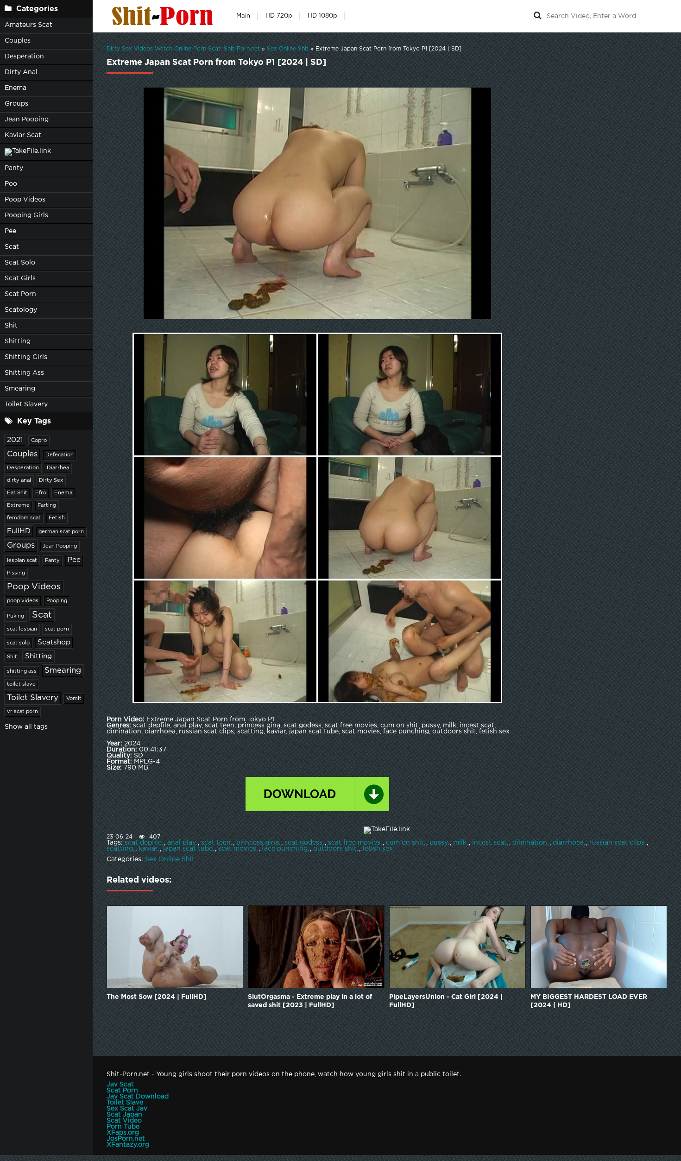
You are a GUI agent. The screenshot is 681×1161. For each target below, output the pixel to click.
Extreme (18, 505)
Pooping (56, 601)
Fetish (57, 518)
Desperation (24, 56)
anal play (181, 843)
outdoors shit (335, 849)
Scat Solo (20, 262)
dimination (529, 843)
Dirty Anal (21, 72)
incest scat (489, 843)
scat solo (18, 643)
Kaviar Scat (23, 135)
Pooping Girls (26, 215)
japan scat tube (188, 849)
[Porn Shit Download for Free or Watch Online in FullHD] (164, 16)
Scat (12, 247)
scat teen (216, 843)
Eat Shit (17, 493)
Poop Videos (25, 199)
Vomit (74, 698)
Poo (11, 184)
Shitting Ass (24, 373)
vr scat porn (22, 711)
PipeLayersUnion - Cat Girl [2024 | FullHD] (446, 1001)
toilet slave (21, 684)
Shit (11, 325)
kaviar (148, 849)
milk (460, 843)
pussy (438, 843)
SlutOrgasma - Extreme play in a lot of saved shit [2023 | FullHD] (310, 1001)
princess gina (257, 843)
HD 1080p (322, 16)
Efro (40, 493)
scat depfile (143, 843)
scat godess (303, 843)
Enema (15, 88)
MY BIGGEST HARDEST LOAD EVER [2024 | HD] (588, 1001)
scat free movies (354, 843)
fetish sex (377, 849)
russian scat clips (616, 843)
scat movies (237, 849)
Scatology (21, 310)
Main (243, 16)
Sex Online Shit (170, 859)
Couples (18, 41)
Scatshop (54, 642)
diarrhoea (568, 843)
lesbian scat (22, 560)
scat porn (57, 629)
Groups (16, 104)
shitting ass (22, 671)
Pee (10, 231)
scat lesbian (22, 629)
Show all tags (26, 727)
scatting (120, 849)
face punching (285, 849)
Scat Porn (20, 294)
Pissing (16, 573)
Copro (39, 440)
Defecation (59, 455)
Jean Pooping (27, 119)
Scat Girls (20, 278)
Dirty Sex (51, 480)
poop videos (22, 601)
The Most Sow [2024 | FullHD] (157, 997)
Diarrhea (58, 468)
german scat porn (61, 532)
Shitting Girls (26, 357)
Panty (14, 168)
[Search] (537, 16)
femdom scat (24, 518)
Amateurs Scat (28, 25)
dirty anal (19, 480)
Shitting (18, 341)
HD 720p (278, 16)
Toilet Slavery (26, 404)
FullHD (19, 531)
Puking (15, 616)
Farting (47, 505)
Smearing (20, 388)
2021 (15, 440)
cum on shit (405, 843)
